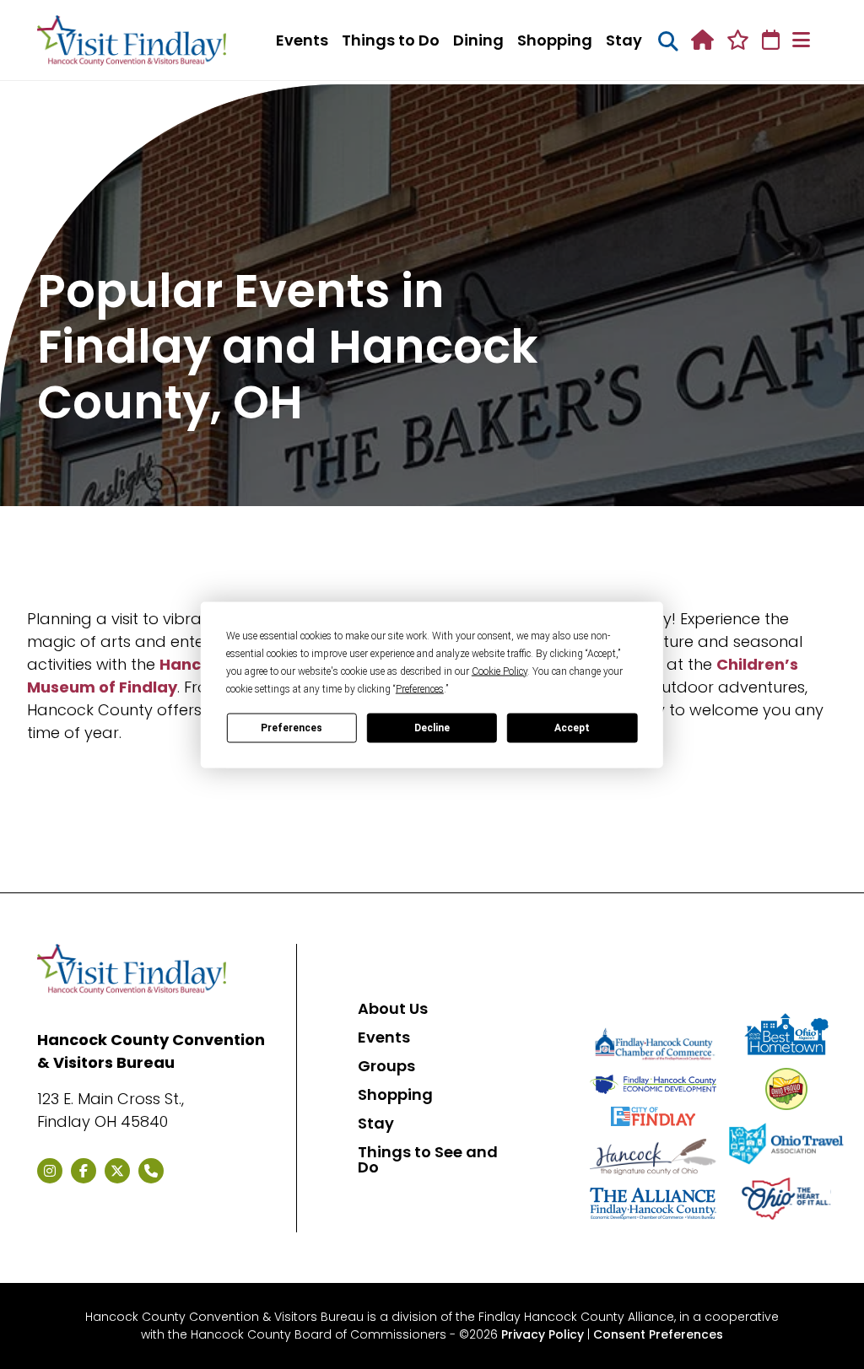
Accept (572, 728)
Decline (432, 728)
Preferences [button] (420, 688)
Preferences (291, 728)
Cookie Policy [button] (499, 670)
